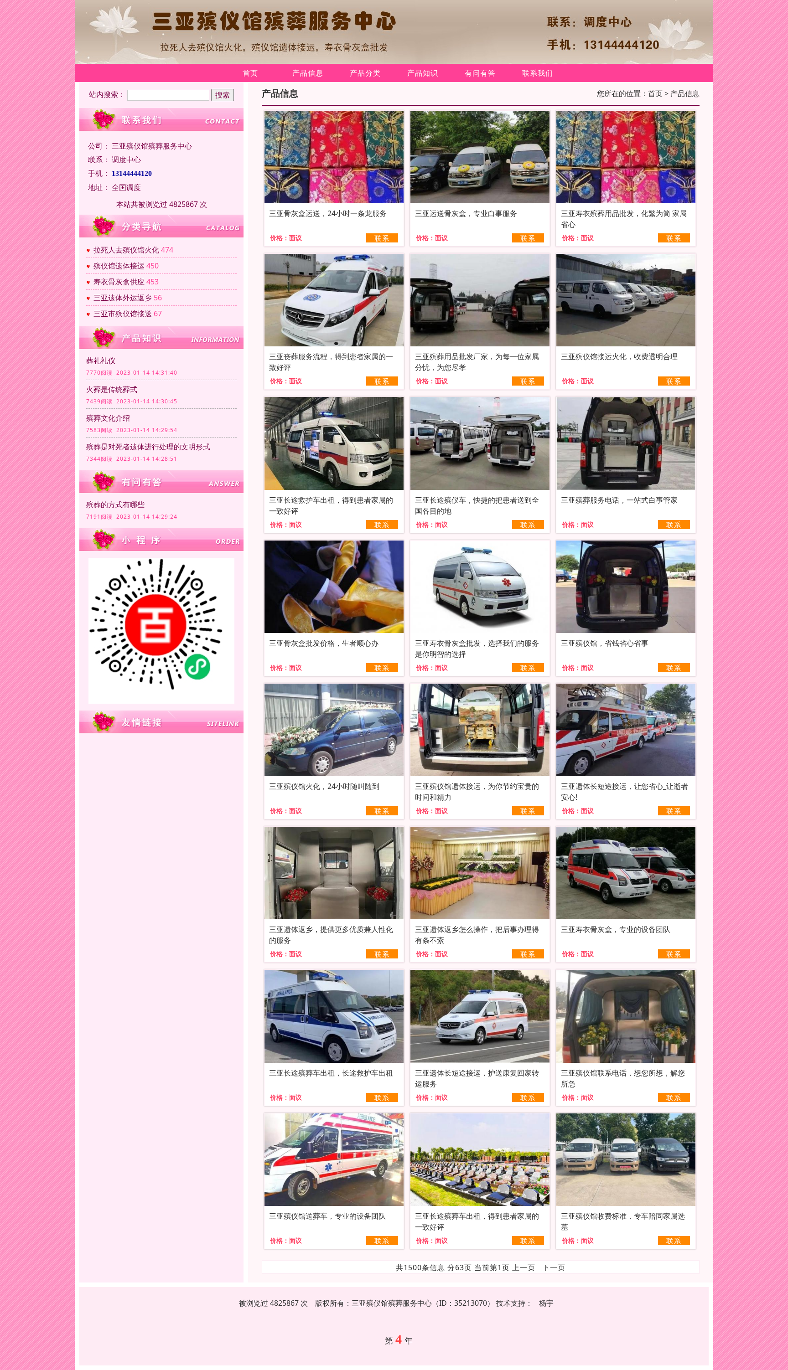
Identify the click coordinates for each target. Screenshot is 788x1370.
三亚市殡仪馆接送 (122, 314)
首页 (250, 73)
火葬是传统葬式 (111, 389)
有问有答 (480, 73)
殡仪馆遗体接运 (119, 266)
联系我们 (537, 73)
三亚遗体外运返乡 (122, 298)
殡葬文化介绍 (108, 418)
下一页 (553, 1267)
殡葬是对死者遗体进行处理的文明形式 (148, 447)
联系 (382, 237)
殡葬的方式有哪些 (115, 505)
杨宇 (546, 1303)
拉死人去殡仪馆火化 (126, 250)
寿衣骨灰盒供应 (119, 282)
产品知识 (422, 73)
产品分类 (365, 73)
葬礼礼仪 (100, 360)
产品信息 (307, 73)
